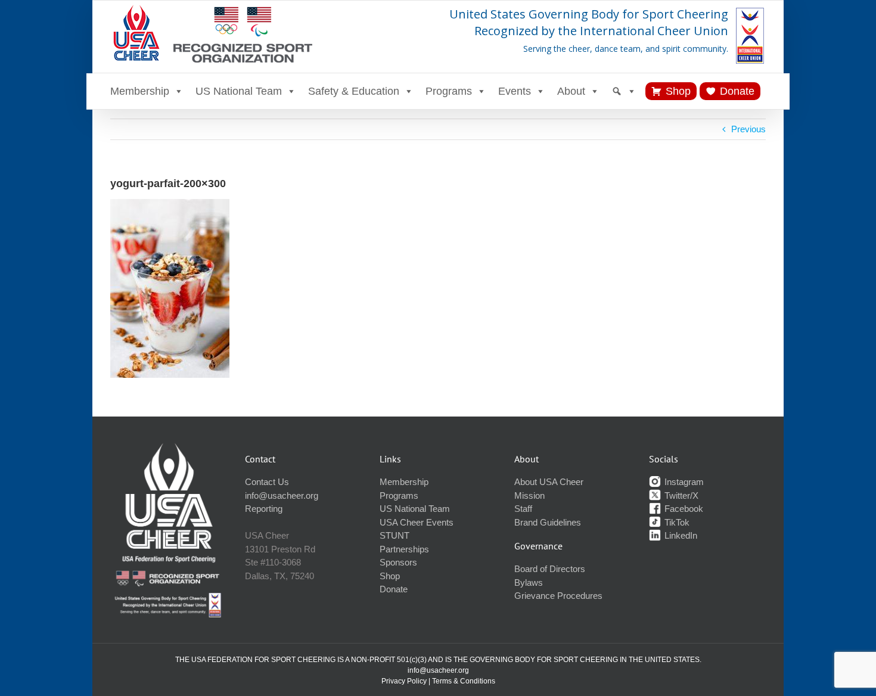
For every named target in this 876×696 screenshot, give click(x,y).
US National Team (238, 91)
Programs (448, 91)
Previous (748, 129)
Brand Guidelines (547, 522)
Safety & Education (353, 91)
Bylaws (528, 582)
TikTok (675, 522)
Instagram (683, 482)
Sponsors (398, 562)
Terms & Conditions (463, 681)
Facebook (682, 509)
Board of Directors (549, 569)
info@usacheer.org (281, 495)
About (571, 91)
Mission (529, 495)
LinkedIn (679, 535)
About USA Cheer (548, 482)
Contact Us (267, 482)
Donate (737, 91)
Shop (678, 91)
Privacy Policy (404, 681)
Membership (139, 91)
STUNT (394, 535)
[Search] (623, 91)
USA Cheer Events (416, 522)
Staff (523, 509)
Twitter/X (680, 495)
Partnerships (404, 549)
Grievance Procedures (558, 596)
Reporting (263, 509)
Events (514, 91)
